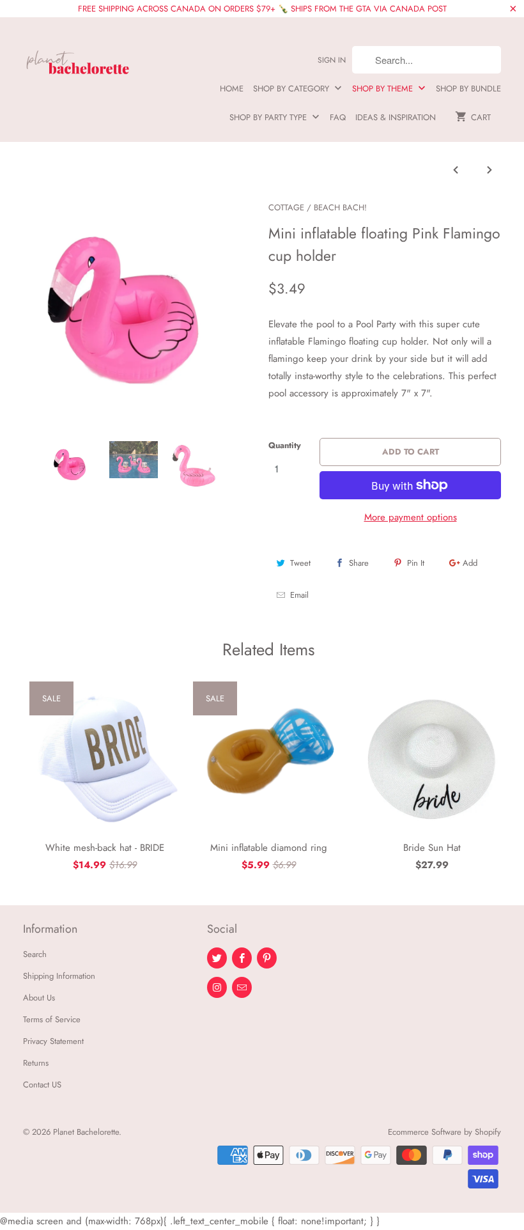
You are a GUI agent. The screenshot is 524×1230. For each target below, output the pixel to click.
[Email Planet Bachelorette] (242, 987)
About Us (39, 998)
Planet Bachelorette (86, 1132)
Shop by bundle (468, 88)
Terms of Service (52, 1019)
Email (299, 595)
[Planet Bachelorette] (78, 57)
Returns (36, 1063)
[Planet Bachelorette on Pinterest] (267, 958)
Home (231, 88)
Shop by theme (383, 88)
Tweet (300, 563)
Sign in (332, 60)
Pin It (415, 563)
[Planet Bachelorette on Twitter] (217, 958)
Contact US (42, 1084)
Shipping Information (59, 976)
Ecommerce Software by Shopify (444, 1132)
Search (35, 954)
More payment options (410, 517)
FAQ (338, 117)
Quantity (284, 445)
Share (359, 563)
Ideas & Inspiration (395, 117)
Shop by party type (269, 117)
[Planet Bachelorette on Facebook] (242, 958)
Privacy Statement (53, 1041)
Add (470, 563)
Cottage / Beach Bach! (317, 207)
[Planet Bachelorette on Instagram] (217, 987)
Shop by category (292, 88)
